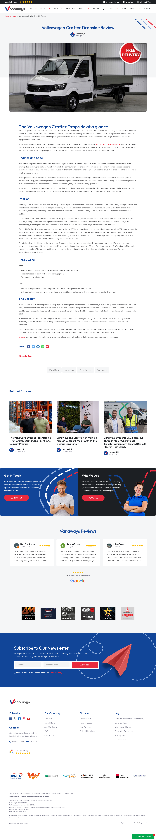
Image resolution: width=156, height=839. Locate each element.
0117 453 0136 (18, 741)
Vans (32, 8)
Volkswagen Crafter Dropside (107, 144)
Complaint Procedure (124, 731)
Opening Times (112, 2)
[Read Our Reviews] (78, 581)
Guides (112, 8)
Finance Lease (86, 723)
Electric (43, 8)
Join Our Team (50, 727)
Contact (147, 8)
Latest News (49, 723)
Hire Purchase (85, 727)
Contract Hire (85, 718)
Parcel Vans (70, 8)
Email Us (129, 2)
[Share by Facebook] (29, 346)
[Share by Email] (47, 346)
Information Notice (123, 727)
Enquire (22, 337)
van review (102, 370)
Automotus (127, 823)
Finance (82, 8)
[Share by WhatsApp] (43, 346)
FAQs (46, 731)
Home (7, 16)
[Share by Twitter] (33, 346)
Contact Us (16, 498)
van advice (69, 370)
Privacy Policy (56, 672)
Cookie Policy (120, 739)
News (124, 8)
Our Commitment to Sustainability (129, 718)
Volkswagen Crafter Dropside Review (32, 16)
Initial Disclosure (122, 723)
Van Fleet (58, 8)
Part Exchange (99, 8)
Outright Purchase (87, 731)
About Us (134, 8)
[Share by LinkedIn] (38, 346)
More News (54, 370)
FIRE (137, 823)
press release (85, 370)
